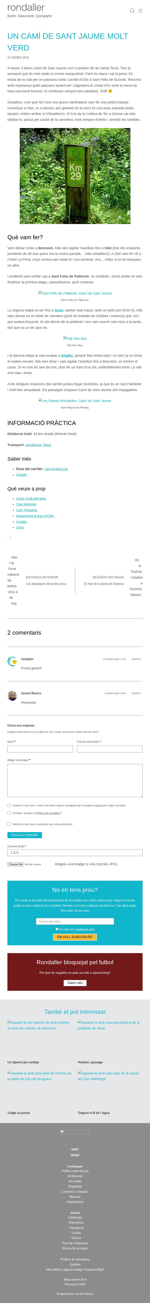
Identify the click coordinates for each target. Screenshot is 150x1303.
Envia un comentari (24, 835)
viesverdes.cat (56, 469)
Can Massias (26, 504)
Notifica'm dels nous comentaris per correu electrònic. (42, 824)
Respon (136, 659)
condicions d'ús (85, 929)
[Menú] (140, 11)
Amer (58, 310)
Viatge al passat (18, 1112)
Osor (20, 527)
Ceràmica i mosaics (75, 1191)
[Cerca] (132, 11)
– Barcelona (75, 1222)
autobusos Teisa (38, 445)
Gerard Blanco (31, 693)
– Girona (75, 1238)
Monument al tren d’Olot (35, 516)
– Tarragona (75, 1227)
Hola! (75, 1155)
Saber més (75, 983)
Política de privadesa (48, 813)
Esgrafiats (75, 1186)
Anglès (67, 356)
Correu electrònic (89, 741)
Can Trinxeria (26, 510)
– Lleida (75, 1233)
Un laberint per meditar (23, 1062)
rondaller (27, 659)
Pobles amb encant (75, 1171)
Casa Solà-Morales (31, 499)
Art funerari (75, 1176)
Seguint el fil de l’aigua (94, 1112)
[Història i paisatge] (110, 1038)
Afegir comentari (18, 760)
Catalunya (75, 1217)
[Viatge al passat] (39, 1089)
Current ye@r (17, 846)
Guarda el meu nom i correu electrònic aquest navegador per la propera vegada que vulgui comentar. (69, 805)
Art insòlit (75, 1181)
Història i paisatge (90, 1062)
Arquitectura (75, 1201)
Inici (75, 1149)
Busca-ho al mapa (75, 1248)
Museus (75, 1196)
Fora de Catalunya (75, 1243)
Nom (11, 741)
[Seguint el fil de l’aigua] (110, 1089)
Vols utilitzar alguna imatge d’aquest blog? (75, 1269)
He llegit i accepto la (37, 813)
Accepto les (76, 929)
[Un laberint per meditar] (39, 1038)
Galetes (75, 1264)
